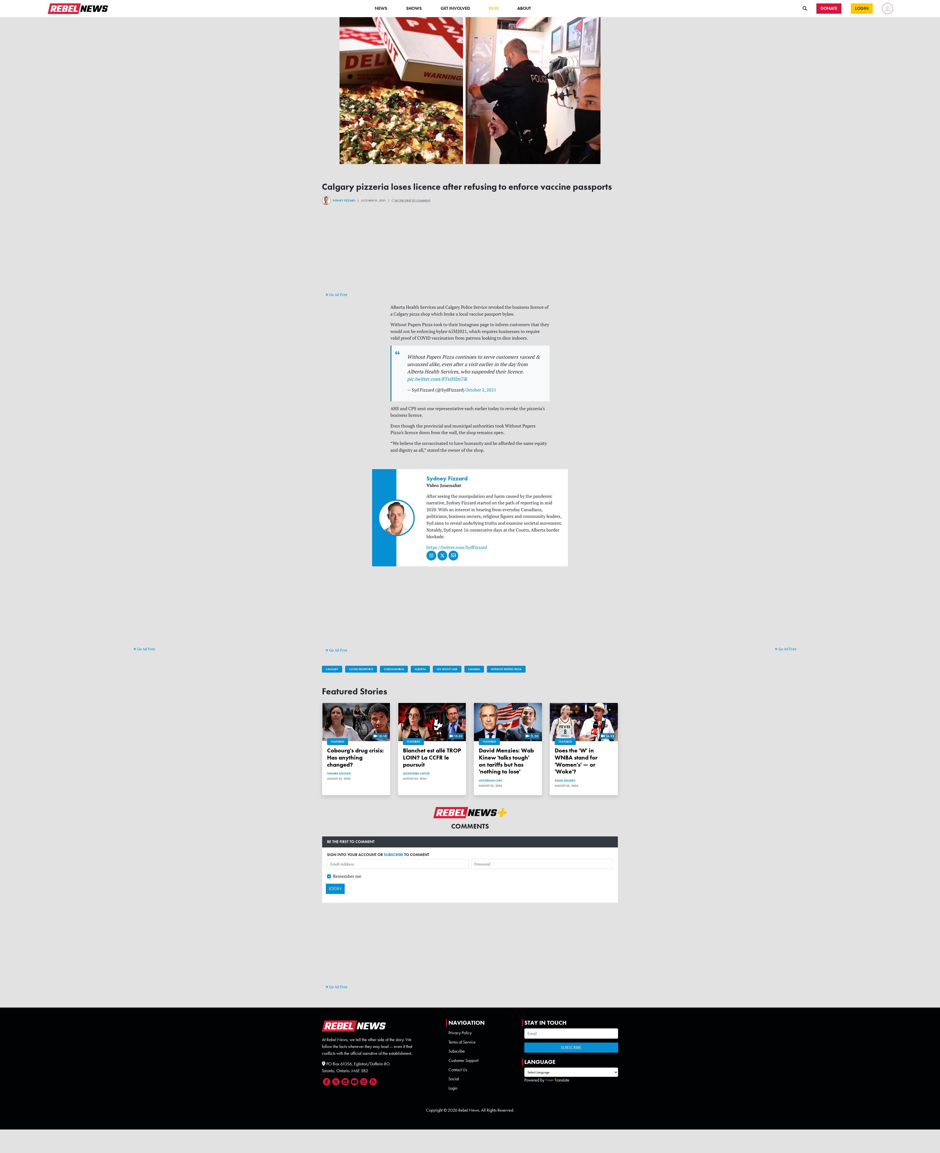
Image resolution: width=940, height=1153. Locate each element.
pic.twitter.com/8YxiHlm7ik (437, 379)
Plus (494, 8)
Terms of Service (462, 1042)
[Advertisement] (153, 570)
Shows (414, 8)
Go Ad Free (145, 649)
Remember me (347, 876)
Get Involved (455, 8)
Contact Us (457, 1070)
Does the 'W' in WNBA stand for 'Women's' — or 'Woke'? (576, 761)
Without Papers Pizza (506, 669)
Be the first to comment (412, 200)
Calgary (332, 669)
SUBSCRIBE (393, 854)
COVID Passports (361, 669)
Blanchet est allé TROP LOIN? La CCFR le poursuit (432, 757)
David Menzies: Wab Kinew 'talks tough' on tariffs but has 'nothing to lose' (506, 761)
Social (453, 1079)
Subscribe (456, 1051)
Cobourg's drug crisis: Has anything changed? (355, 757)
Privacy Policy (460, 1033)
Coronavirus (394, 669)
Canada (474, 669)
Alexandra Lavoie (416, 773)
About (524, 8)
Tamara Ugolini (339, 773)
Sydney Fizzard (344, 200)
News (381, 8)
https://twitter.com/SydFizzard (456, 547)
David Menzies (565, 781)
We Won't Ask (447, 669)
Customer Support (463, 1060)
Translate (561, 1080)
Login (452, 1088)
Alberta (420, 669)
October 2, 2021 (480, 390)
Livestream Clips (490, 781)
